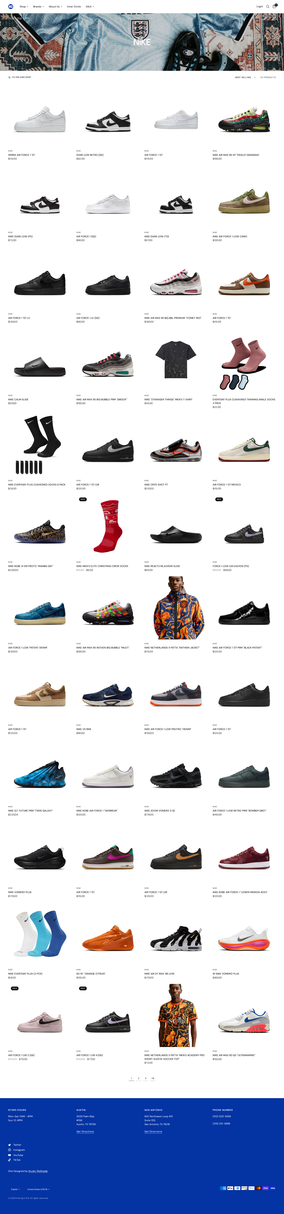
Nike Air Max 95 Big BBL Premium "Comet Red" (172, 318)
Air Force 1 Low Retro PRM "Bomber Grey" (240, 810)
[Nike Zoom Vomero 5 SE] (176, 771)
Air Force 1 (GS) (86, 236)
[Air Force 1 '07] (176, 115)
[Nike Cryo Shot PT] (176, 445)
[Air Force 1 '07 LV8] (108, 445)
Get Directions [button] (85, 1131)
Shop (23, 6)
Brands (37, 6)
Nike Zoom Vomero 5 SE (159, 810)
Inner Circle (74, 6)
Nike (10, 151)
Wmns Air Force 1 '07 (21, 155)
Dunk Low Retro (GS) (90, 155)
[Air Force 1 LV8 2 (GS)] (39, 1015)
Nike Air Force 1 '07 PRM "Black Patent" (237, 647)
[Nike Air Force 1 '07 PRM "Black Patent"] (244, 608)
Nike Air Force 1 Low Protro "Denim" (167, 729)
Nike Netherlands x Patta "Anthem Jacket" (172, 647)
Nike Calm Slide (18, 399)
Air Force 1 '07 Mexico (227, 484)
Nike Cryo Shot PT (156, 484)
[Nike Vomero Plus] (39, 852)
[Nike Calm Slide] (39, 359)
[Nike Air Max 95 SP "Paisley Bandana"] (244, 115)
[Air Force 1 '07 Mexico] (244, 445)
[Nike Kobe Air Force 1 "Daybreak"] (108, 771)
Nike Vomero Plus (20, 892)
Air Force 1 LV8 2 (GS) (21, 1055)
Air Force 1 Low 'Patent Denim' (27, 647)
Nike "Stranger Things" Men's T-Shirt (168, 399)
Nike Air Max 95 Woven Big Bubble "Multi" (102, 647)
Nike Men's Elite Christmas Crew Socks (102, 566)
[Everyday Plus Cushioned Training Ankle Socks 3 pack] (244, 359)
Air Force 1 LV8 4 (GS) (89, 1055)
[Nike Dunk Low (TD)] (176, 196)
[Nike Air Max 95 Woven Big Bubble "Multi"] (108, 608)
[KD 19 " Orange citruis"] (108, 934)
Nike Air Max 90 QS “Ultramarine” (234, 1055)
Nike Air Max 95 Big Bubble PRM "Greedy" (101, 399)
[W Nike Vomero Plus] (244, 934)
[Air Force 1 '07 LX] (39, 278)
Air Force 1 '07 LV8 (87, 484)
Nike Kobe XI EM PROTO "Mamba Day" (30, 566)
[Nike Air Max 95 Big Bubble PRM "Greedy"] (108, 359)
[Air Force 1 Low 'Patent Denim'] (39, 608)
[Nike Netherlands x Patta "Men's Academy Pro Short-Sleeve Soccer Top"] (176, 1015)
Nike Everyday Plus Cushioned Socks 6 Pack (36, 484)
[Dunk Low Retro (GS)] (108, 115)
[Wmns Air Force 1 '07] (39, 115)
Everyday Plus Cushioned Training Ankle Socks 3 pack (244, 401)
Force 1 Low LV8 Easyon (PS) (231, 566)
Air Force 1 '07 (153, 155)
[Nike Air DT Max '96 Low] (176, 934)
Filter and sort (21, 77)
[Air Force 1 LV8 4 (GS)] (108, 1015)
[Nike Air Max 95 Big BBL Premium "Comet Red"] (176, 278)
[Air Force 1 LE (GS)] (108, 278)
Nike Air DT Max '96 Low (159, 973)
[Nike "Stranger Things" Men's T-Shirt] (176, 359)
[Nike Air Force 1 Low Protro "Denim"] (176, 689)
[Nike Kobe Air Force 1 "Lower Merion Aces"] (244, 852)
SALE (89, 6)
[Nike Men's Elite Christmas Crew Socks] (108, 526)
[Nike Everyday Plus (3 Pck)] (39, 934)
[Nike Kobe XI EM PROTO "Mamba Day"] (39, 526)
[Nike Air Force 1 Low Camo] (244, 196)
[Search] (268, 6)
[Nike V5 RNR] (108, 689)
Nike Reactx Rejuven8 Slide (162, 566)
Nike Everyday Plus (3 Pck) (25, 973)
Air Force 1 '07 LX (19, 318)
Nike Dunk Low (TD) (156, 236)
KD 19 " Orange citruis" (91, 973)
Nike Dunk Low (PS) (20, 236)
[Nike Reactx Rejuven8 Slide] (176, 526)
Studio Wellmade (38, 1171)
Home (11, 18)
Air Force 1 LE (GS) (88, 318)
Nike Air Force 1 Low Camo (230, 236)
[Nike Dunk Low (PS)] (39, 196)
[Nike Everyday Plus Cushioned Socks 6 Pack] (39, 445)
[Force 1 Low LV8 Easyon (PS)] (244, 526)
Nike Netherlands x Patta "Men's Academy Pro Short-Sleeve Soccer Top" (174, 1057)
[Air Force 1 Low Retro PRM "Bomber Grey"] (244, 771)
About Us (54, 6)
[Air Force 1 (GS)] (108, 196)
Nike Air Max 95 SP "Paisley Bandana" (236, 155)
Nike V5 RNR (83, 729)
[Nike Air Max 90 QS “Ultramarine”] (244, 1015)
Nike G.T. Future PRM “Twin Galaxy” (30, 810)
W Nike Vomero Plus (226, 973)
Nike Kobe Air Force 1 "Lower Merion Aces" (240, 892)
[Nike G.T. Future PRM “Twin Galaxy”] (39, 771)
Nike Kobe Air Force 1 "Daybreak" (97, 810)
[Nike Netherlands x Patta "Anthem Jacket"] (176, 608)
